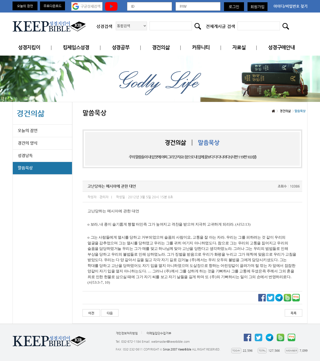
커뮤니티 (201, 47)
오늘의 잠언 (25, 6)
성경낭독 (25, 155)
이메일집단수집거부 (158, 333)
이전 (91, 313)
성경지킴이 (29, 47)
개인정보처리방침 (127, 333)
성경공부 (121, 47)
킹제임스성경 (76, 47)
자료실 (239, 47)
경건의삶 (161, 47)
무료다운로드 (53, 6)
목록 (293, 313)
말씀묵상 (25, 167)
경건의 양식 (28, 143)
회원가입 (257, 7)
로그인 (234, 7)
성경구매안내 (281, 47)
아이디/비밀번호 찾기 (291, 6)
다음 (110, 313)
